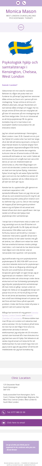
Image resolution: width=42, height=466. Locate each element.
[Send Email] (18, 3)
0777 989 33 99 (18, 412)
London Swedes (15, 315)
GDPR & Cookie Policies (15, 465)
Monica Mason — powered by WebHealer (23, 463)
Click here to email (16, 422)
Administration (29, 465)
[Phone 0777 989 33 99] (24, 3)
